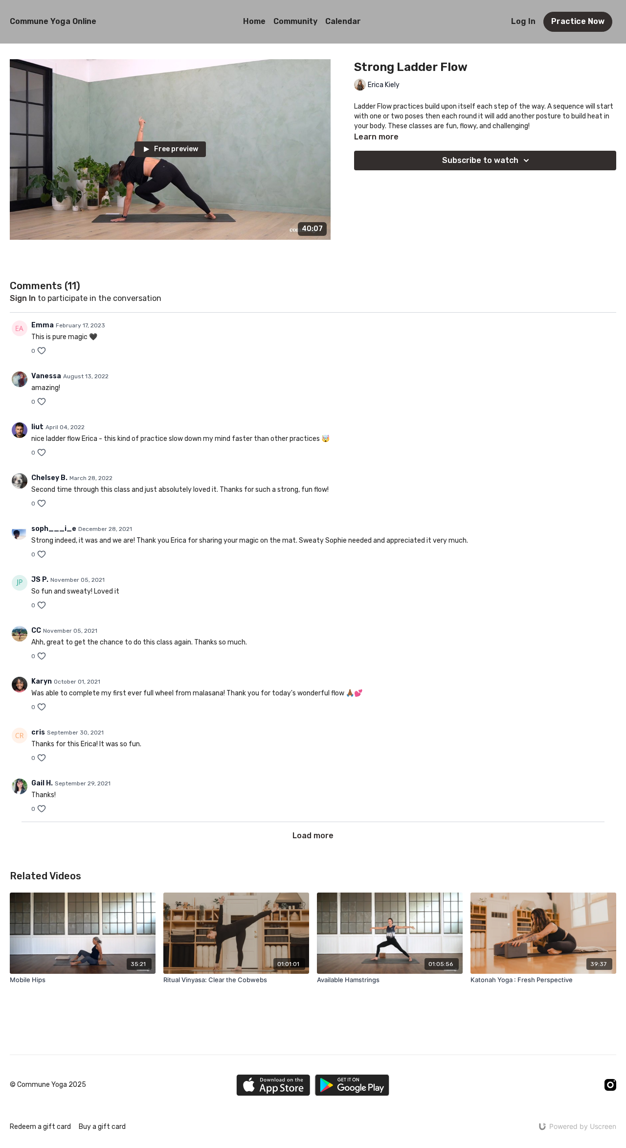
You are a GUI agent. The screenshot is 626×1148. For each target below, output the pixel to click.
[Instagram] (610, 1085)
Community (295, 21)
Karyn (41, 681)
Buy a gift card (102, 1127)
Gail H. (42, 783)
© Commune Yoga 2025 (48, 1084)
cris (38, 732)
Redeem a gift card (40, 1127)
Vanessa (46, 376)
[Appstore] (273, 1085)
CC (36, 630)
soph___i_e (53, 529)
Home (254, 21)
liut (37, 427)
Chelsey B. (49, 478)
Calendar (343, 21)
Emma (42, 325)
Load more (313, 835)
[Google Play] (352, 1085)
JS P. (39, 579)
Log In (523, 21)
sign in (23, 298)
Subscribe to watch (480, 160)
